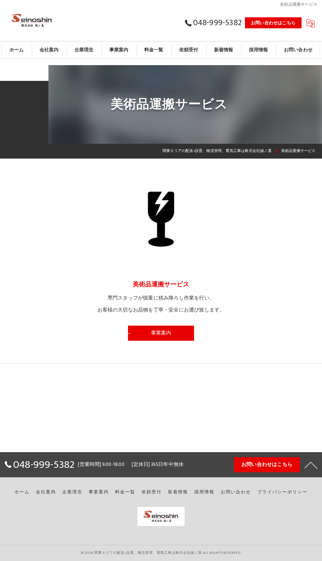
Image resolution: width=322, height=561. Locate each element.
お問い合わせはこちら (273, 22)
